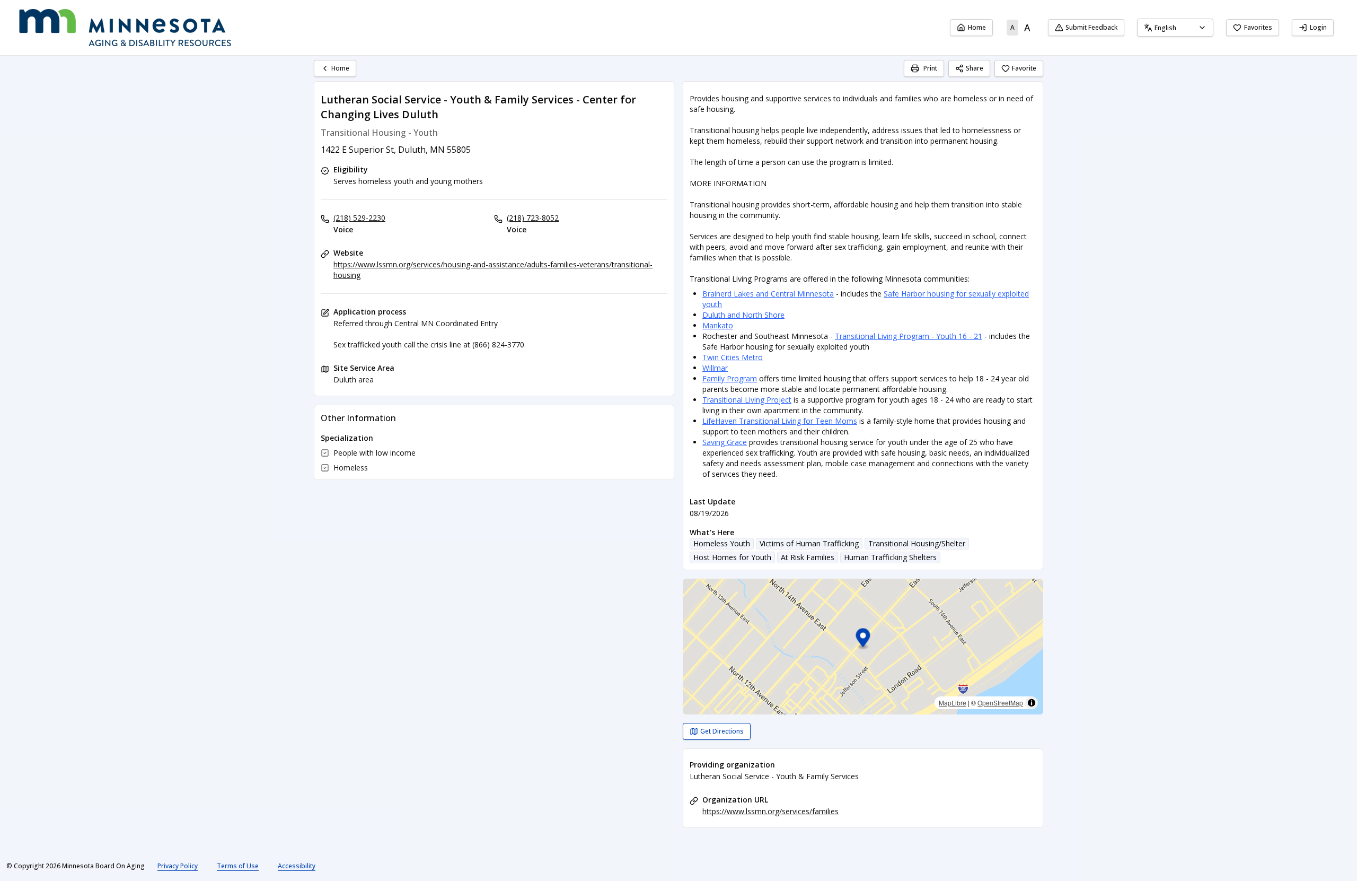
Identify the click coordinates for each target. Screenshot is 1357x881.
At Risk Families (807, 557)
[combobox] (1175, 28)
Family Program (729, 378)
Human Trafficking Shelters (890, 557)
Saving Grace (724, 442)
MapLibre (952, 702)
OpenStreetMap (1000, 702)
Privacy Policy (177, 865)
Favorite (1024, 68)
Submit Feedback (1091, 27)
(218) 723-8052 (533, 218)
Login (1318, 27)
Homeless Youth (721, 543)
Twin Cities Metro (732, 357)
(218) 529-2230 (359, 218)
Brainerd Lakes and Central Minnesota (768, 294)
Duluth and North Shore (743, 315)
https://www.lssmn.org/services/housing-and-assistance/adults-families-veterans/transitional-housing (493, 269)
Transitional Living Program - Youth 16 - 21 (908, 336)
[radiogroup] (1020, 28)
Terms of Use (238, 865)
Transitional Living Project (746, 400)
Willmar (715, 368)
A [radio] (1012, 27)
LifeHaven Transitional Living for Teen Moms (779, 421)
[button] (863, 639)
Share (974, 68)
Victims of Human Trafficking (809, 543)
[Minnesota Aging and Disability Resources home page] (125, 27)
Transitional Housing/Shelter (916, 543)
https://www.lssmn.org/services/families (770, 811)
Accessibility (296, 865)
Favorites (1258, 27)
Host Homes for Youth (732, 557)
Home (977, 27)
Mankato (717, 325)
